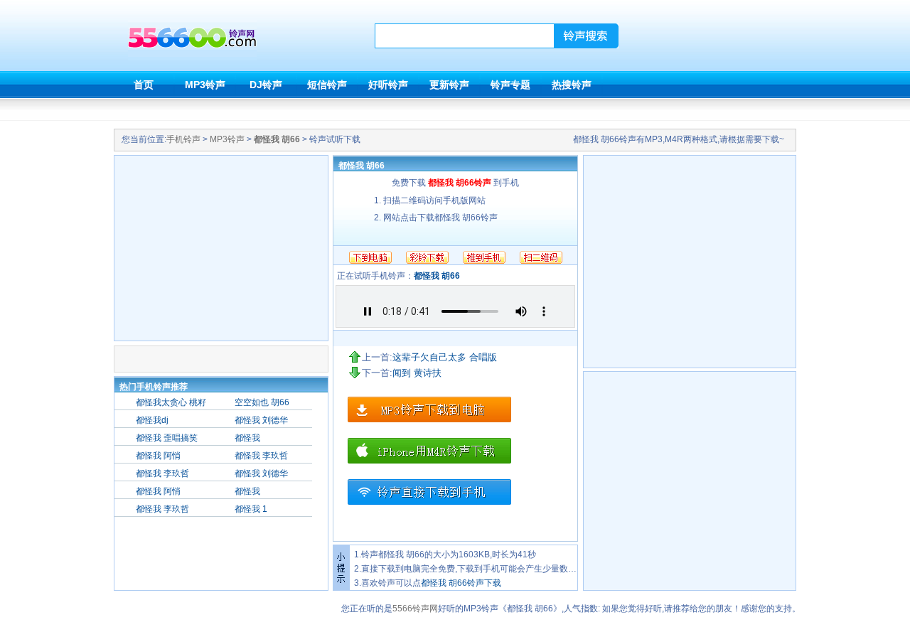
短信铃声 (327, 84)
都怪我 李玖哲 (261, 456)
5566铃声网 (415, 609)
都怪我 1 (251, 509)
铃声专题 (510, 84)
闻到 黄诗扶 (416, 373)
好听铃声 (388, 84)
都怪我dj (152, 420)
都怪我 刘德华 (261, 420)
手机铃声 (183, 139)
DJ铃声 (266, 84)
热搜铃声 (572, 84)
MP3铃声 (205, 84)
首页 (144, 84)
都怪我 (247, 438)
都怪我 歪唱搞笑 (167, 438)
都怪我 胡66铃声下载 (461, 583)
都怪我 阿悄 (158, 456)
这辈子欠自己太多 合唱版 (444, 357)
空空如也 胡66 (262, 402)
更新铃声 (449, 84)
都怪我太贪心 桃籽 (171, 402)
